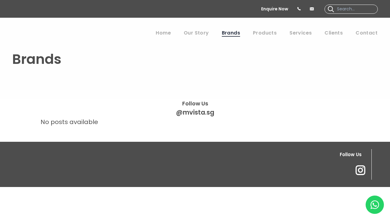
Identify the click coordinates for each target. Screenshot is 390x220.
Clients (333, 32)
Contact (367, 32)
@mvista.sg (195, 112)
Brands (231, 32)
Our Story (196, 32)
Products (265, 32)
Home (163, 32)
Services (300, 32)
